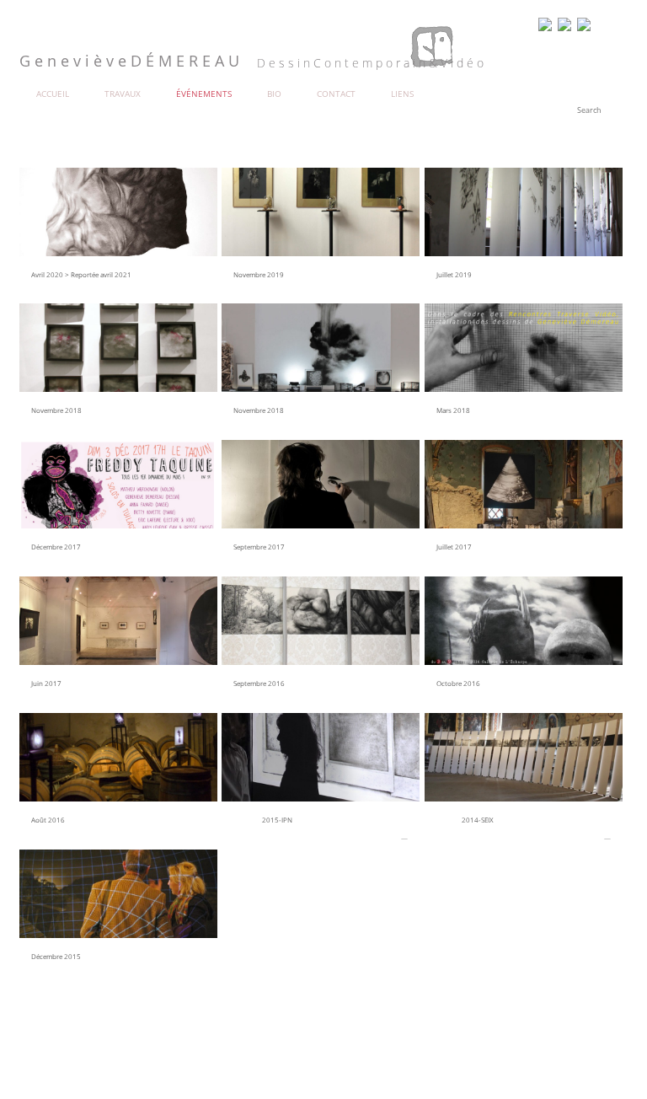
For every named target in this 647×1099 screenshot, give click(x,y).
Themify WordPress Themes (124, 1050)
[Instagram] (584, 25)
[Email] (564, 25)
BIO (274, 93)
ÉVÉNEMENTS (204, 93)
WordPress (66, 1050)
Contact (336, 93)
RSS (613, 26)
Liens (402, 93)
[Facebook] (545, 25)
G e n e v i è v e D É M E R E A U (68, 1039)
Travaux (122, 93)
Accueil (52, 93)
